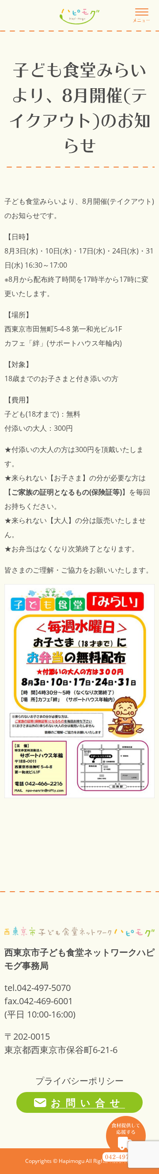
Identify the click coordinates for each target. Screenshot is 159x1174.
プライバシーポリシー (79, 1081)
